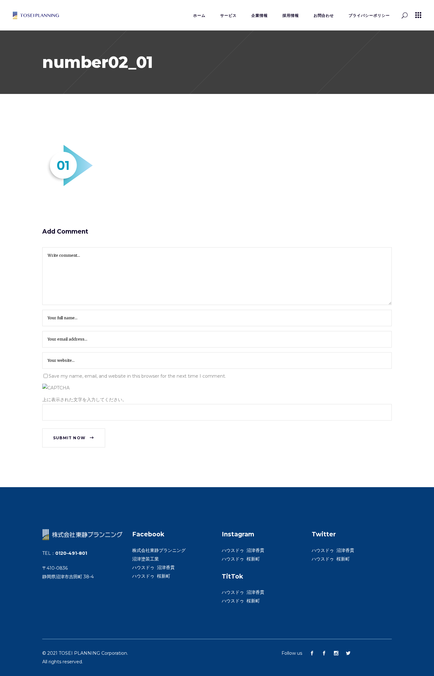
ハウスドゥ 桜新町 (151, 576)
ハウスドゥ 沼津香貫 (153, 567)
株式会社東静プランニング (159, 550)
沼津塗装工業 (145, 559)
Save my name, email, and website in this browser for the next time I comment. (137, 376)
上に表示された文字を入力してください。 (84, 399)
